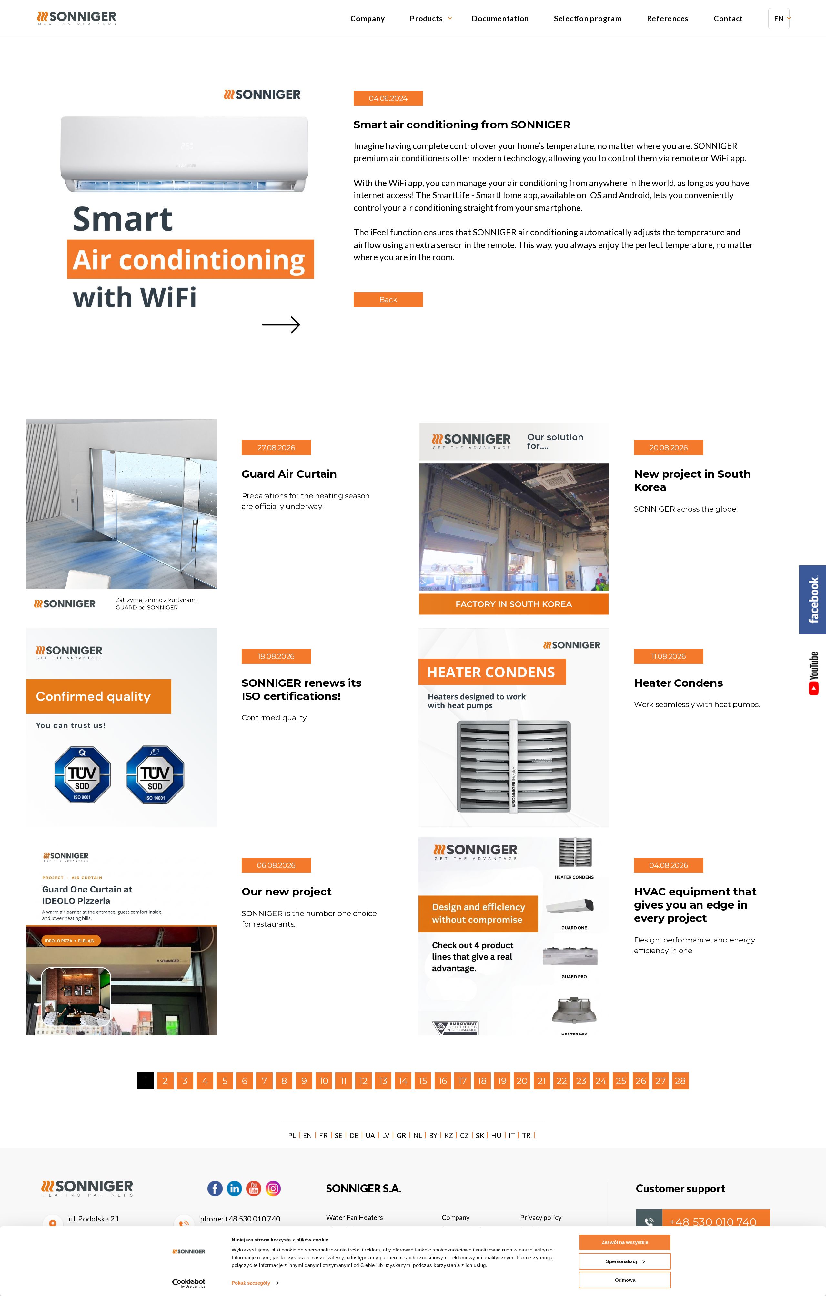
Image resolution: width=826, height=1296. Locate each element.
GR (401, 1135)
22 (562, 1080)
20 (522, 1080)
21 (542, 1080)
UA (370, 1135)
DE (354, 1135)
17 (462, 1080)
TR (526, 1135)
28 (680, 1080)
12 (363, 1080)
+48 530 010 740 (252, 1218)
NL (417, 1135)
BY (433, 1135)
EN (779, 19)
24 (601, 1080)
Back (388, 299)
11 (343, 1080)
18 (482, 1080)
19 (502, 1080)
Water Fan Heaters (354, 1217)
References (668, 18)
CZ (464, 1135)
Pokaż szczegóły (251, 1283)
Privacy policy (540, 1217)
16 (442, 1080)
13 (383, 1080)
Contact (728, 18)
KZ (448, 1135)
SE (339, 1135)
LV (386, 1135)
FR (323, 1135)
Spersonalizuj (621, 1261)
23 (581, 1080)
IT (512, 1135)
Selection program (588, 18)
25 (621, 1080)
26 (641, 1080)
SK (480, 1135)
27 (660, 1080)
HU (496, 1135)
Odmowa (625, 1280)
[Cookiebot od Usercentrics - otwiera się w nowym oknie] (189, 1283)
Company (367, 18)
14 (403, 1080)
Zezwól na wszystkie (625, 1242)
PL (292, 1135)
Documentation (500, 18)
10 (323, 1080)
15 (423, 1080)
